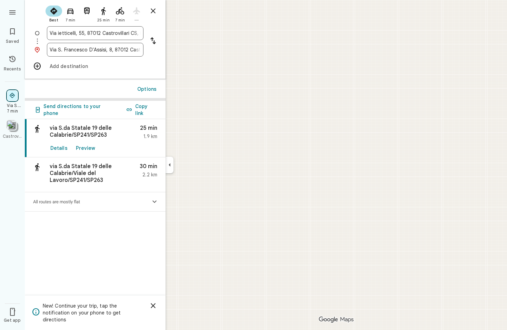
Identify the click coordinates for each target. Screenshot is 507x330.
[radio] (54, 13)
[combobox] (95, 33)
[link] (95, 138)
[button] (95, 174)
